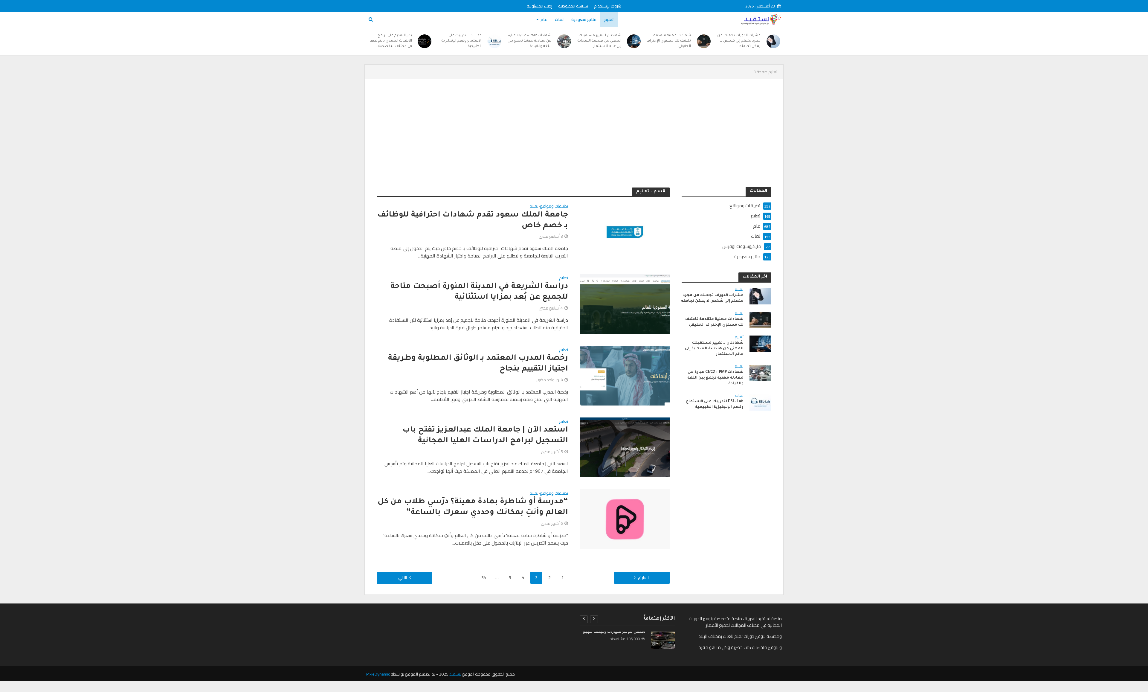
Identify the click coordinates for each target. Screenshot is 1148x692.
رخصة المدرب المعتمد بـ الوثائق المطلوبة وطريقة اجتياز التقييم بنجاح (478, 364)
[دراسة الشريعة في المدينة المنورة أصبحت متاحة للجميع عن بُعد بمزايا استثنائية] (625, 303)
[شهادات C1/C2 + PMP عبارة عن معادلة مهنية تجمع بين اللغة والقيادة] (564, 41)
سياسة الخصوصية (573, 6)
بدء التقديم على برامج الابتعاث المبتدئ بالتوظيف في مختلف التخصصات (391, 41)
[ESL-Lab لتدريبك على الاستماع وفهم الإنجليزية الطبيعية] (494, 41)
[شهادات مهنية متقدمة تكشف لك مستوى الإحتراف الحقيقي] (704, 41)
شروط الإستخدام (607, 6)
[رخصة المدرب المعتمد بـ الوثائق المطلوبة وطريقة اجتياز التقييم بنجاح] (625, 375)
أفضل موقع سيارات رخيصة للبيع (614, 632)
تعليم (609, 19)
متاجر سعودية (583, 19)
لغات (559, 19)
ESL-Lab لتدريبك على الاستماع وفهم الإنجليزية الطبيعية (462, 41)
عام (544, 19)
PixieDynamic (378, 674)
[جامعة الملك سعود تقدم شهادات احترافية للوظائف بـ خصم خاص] (625, 231)
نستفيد (455, 674)
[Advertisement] (574, 133)
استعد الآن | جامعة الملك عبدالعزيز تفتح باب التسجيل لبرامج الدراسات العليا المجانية (485, 435)
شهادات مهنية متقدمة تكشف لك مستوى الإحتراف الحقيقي (668, 41)
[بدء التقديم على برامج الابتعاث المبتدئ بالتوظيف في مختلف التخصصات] (425, 41)
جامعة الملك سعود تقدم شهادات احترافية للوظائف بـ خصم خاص (472, 220)
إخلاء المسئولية (539, 6)
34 (483, 577)
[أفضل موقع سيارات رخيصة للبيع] (663, 640)
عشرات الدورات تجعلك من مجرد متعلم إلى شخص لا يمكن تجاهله (739, 41)
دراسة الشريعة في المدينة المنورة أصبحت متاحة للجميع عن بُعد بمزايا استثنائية (479, 292)
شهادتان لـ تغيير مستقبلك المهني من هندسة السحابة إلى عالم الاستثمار (599, 41)
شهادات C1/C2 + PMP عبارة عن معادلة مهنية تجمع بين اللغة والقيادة (529, 41)
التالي (402, 577)
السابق (644, 577)
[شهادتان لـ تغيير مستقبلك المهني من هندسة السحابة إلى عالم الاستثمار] (634, 41)
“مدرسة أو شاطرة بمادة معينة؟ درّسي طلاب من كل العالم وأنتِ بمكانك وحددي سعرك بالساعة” (473, 507)
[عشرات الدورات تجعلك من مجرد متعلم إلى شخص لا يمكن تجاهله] (773, 41)
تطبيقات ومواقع (554, 206)
